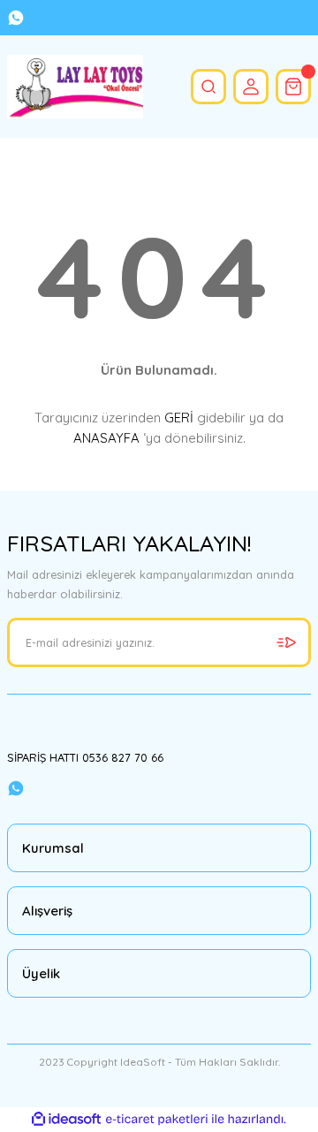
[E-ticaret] (156, 1119)
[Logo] (75, 86)
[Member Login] (251, 86)
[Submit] (286, 642)
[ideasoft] (66, 1120)
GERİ (178, 417)
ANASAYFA (106, 437)
